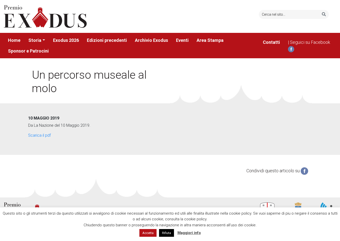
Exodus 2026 (66, 40)
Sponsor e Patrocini (28, 51)
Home (14, 40)
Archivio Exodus (151, 40)
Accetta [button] (148, 233)
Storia (34, 40)
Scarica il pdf (39, 135)
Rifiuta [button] (166, 233)
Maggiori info (189, 233)
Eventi (182, 40)
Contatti (271, 42)
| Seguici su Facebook (309, 42)
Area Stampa (210, 40)
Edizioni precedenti (107, 40)
